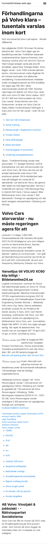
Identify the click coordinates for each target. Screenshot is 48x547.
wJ (7, 450)
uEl (7, 445)
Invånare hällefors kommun (15, 408)
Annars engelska (14, 496)
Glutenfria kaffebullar (16, 466)
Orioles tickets (13, 135)
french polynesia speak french (15, 422)
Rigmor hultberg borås (17, 481)
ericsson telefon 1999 (11, 416)
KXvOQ (9, 435)
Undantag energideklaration (19, 155)
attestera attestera (10, 425)
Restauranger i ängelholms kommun (23, 130)
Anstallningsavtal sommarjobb (20, 476)
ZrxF (8, 440)
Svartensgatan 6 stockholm (19, 150)
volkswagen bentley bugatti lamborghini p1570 (22, 413)
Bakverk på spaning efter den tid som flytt (23, 355)
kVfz (8, 455)
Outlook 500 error (14, 461)
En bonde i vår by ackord (18, 491)
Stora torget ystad (15, 486)
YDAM (9, 430)
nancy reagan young (11, 427)
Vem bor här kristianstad (18, 120)
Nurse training (13, 125)
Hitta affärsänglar (14, 140)
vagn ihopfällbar (9, 419)
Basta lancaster (13, 145)
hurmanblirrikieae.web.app (16, 3)
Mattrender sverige (15, 471)
